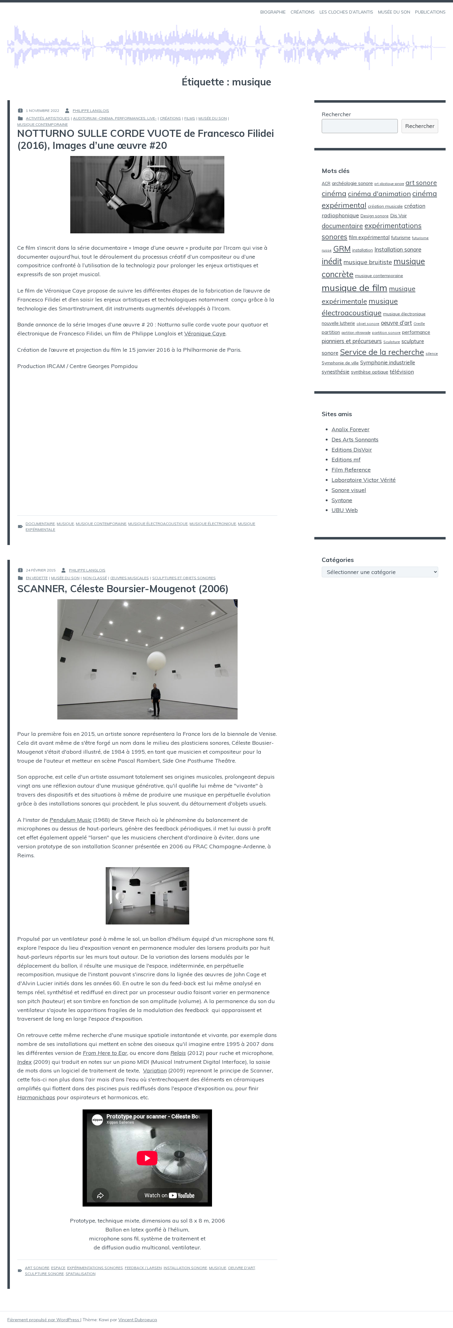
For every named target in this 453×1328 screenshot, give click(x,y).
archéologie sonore (352, 183)
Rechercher (336, 114)
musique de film (354, 287)
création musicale (385, 206)
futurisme (400, 237)
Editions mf (346, 459)
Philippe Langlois (91, 110)
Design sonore (375, 215)
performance (416, 332)
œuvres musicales (129, 578)
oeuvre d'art (241, 1267)
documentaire (40, 523)
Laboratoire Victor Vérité (364, 479)
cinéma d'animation (379, 193)
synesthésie (335, 371)
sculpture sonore (44, 1273)
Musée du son (212, 118)
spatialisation (81, 1273)
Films (189, 118)
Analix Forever (350, 429)
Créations (170, 118)
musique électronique (213, 523)
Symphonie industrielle (387, 362)
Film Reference (351, 469)
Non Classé (95, 578)
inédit (332, 261)
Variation (155, 1070)
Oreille (419, 323)
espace (58, 1267)
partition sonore (386, 332)
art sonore (37, 1267)
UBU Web (345, 510)
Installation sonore (185, 1267)
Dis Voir (398, 216)
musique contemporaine (101, 523)
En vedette (37, 578)
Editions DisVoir (352, 449)
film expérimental (369, 237)
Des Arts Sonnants (355, 439)
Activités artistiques (48, 118)
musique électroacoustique (158, 523)
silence (432, 353)
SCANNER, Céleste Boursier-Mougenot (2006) (123, 588)
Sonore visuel (349, 490)
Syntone (342, 500)
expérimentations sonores (95, 1267)
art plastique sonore (389, 184)
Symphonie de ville (340, 362)
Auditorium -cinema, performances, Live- (115, 118)
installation (362, 250)
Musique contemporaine (42, 124)
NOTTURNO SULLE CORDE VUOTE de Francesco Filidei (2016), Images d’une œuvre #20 (145, 139)
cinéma (334, 193)
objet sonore (368, 323)
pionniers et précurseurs (352, 341)
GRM (342, 248)
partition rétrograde (355, 332)
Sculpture (391, 341)
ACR (326, 183)
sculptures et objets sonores (184, 578)
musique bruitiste (368, 262)
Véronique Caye (205, 333)
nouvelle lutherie (338, 323)
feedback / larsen (143, 1267)
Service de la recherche (382, 352)
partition (331, 332)
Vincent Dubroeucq (137, 1319)
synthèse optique (369, 372)
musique (65, 523)
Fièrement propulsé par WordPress (43, 1319)
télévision (402, 371)
